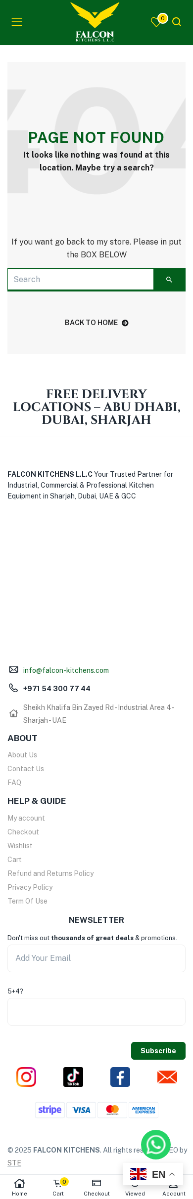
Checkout (23, 832)
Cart (14, 860)
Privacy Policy (29, 887)
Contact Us (25, 769)
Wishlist (20, 846)
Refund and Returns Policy (50, 873)
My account (26, 818)
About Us (22, 755)
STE (14, 1163)
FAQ (14, 782)
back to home (91, 323)
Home (19, 1194)
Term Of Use (27, 901)
